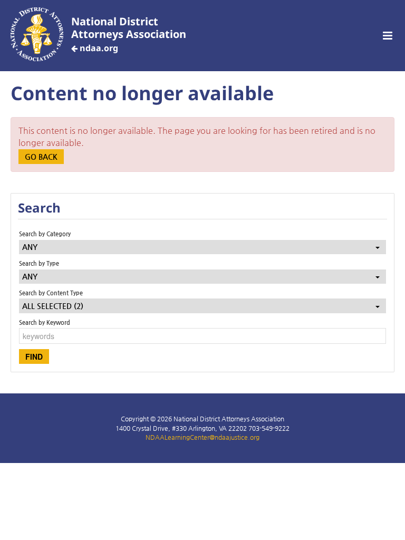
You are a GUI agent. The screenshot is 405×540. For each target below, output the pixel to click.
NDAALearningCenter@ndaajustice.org (202, 437)
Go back (41, 156)
